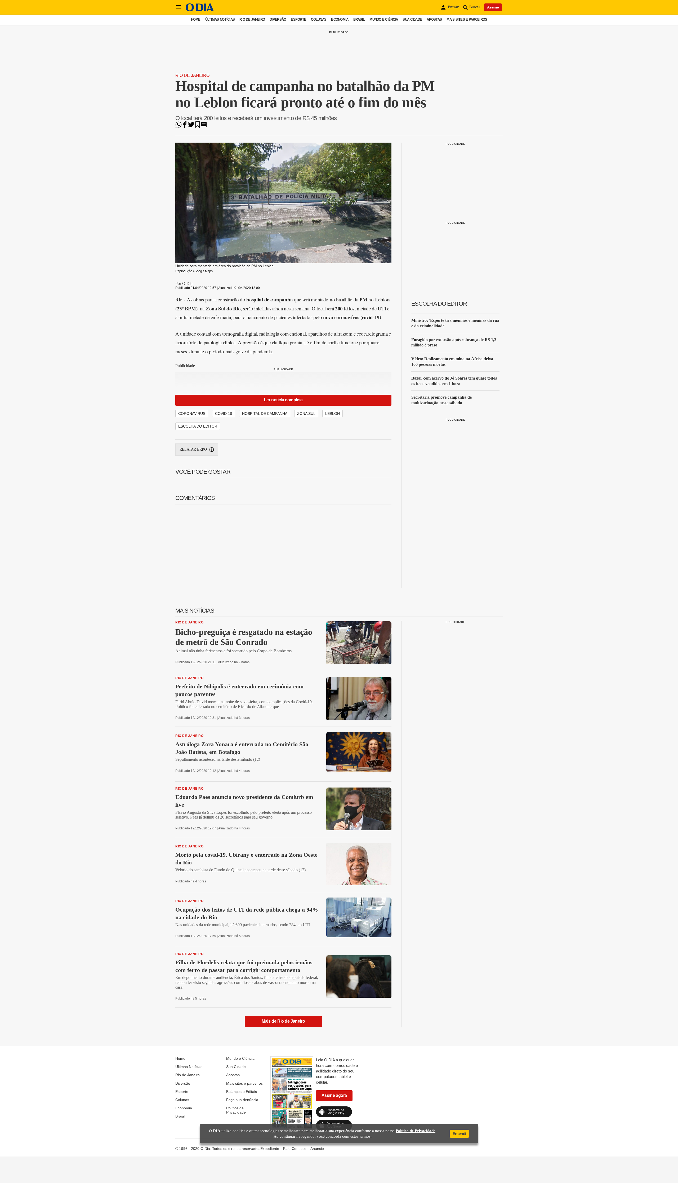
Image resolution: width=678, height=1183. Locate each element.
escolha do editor (197, 426)
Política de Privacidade (236, 1110)
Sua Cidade (412, 19)
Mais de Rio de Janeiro (283, 1021)
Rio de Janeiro (252, 19)
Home (195, 19)
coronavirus (191, 413)
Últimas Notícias (220, 19)
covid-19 (223, 413)
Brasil (359, 19)
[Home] (200, 10)
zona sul (306, 413)
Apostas (434, 19)
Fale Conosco (294, 1148)
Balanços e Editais (241, 1091)
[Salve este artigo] (197, 126)
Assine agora (334, 1095)
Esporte (298, 19)
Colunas (318, 19)
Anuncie (317, 1148)
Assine (493, 7)
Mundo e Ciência (383, 19)
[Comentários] (204, 126)
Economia (339, 19)
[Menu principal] (178, 7)
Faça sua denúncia (242, 1100)
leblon (332, 413)
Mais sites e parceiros (467, 19)
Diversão (278, 19)
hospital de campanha (264, 413)
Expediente (269, 1148)
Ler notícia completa (283, 400)
